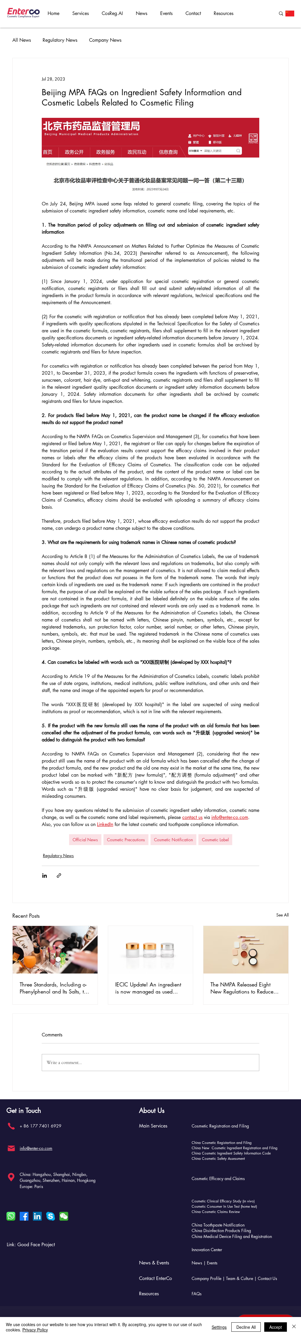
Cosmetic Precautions (126, 839)
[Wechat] (63, 1216)
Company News (105, 40)
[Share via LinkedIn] (44, 875)
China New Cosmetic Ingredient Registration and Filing (234, 1147)
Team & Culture (240, 1278)
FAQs (197, 1293)
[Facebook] (24, 1216)
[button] (82, 13)
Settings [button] (219, 1327)
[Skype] (50, 1216)
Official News (85, 839)
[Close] (293, 1327)
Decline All (246, 1327)
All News (21, 40)
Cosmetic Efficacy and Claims (218, 1178)
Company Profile (206, 1278)
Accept (275, 1327)
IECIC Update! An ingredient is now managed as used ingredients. (148, 988)
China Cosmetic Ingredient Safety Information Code (231, 1153)
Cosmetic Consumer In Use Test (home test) (224, 1206)
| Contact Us (265, 1278)
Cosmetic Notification (173, 839)
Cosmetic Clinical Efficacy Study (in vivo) (223, 1201)
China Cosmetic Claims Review (216, 1211)
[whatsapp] (10, 1216)
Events (212, 1263)
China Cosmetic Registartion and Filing (222, 1142)
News (197, 1263)
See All (282, 915)
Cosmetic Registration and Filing (220, 1126)
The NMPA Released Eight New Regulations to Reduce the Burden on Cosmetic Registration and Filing (241, 988)
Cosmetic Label (215, 839)
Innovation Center (207, 1249)
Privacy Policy (35, 1330)
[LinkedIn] (37, 1216)
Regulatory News (60, 40)
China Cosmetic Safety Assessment (218, 1158)
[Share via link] (59, 875)
